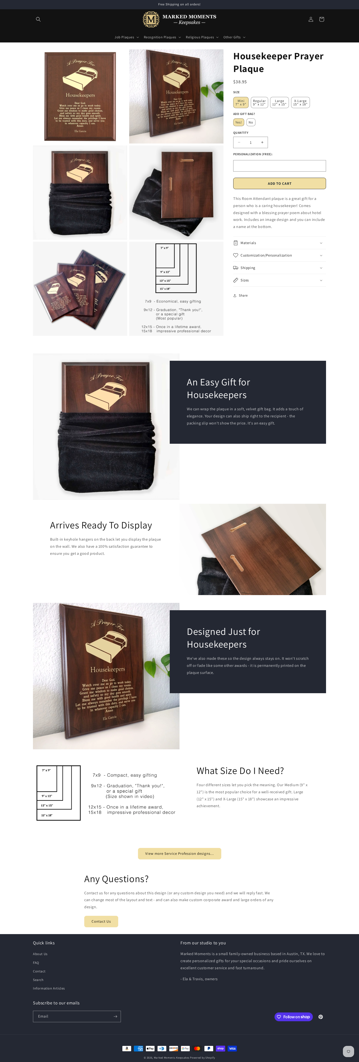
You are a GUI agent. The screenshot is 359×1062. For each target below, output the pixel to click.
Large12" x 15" (279, 102)
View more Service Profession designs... (179, 853)
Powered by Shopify (202, 1057)
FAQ (36, 962)
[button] (38, 19)
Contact (39, 971)
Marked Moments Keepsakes (172, 1057)
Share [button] (243, 295)
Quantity (240, 133)
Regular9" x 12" (259, 102)
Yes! (238, 122)
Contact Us (101, 921)
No (251, 122)
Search (38, 980)
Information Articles (49, 988)
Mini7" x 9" (240, 102)
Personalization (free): (253, 154)
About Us (40, 954)
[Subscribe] (115, 1016)
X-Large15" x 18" (300, 102)
